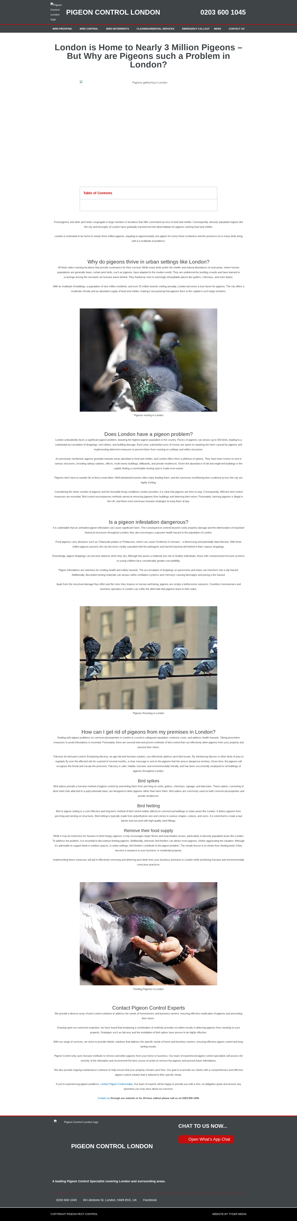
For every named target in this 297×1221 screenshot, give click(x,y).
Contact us (104, 1098)
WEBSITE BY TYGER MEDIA (229, 1214)
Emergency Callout (196, 28)
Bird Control (89, 28)
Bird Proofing (62, 28)
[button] (212, 193)
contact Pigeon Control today (116, 1084)
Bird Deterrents (117, 28)
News (217, 28)
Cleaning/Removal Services (155, 28)
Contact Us (236, 28)
